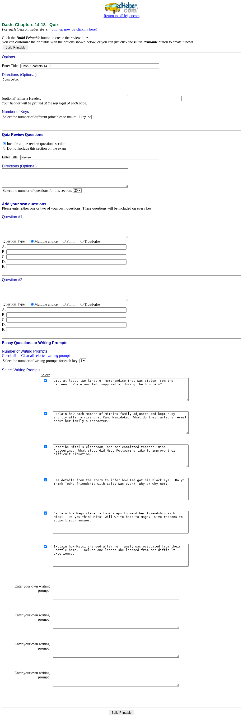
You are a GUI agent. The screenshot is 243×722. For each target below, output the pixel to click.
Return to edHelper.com (122, 16)
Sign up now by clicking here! (74, 29)
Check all (9, 356)
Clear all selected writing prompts (46, 356)
